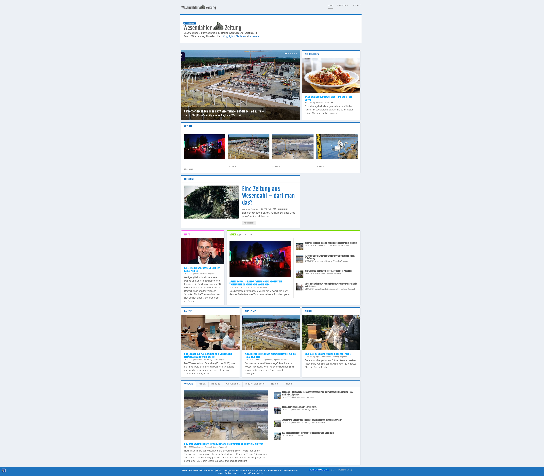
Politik (215, 360)
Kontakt (357, 5)
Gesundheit (319, 103)
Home (330, 5)
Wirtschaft (236, 115)
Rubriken (341, 5)
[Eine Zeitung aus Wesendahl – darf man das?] (211, 202)
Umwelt (336, 261)
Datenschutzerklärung (341, 470)
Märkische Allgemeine (207, 274)
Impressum (253, 36)
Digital (317, 357)
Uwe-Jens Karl (252, 209)
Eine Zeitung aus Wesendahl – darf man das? (268, 195)
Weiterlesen (249, 223)
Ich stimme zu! (319, 470)
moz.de (256, 287)
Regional (225, 115)
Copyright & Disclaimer (234, 36)
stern (327, 103)
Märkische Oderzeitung (324, 273)
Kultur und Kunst (246, 287)
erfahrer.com (320, 261)
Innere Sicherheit (321, 289)
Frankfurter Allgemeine (208, 115)
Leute (196, 274)
